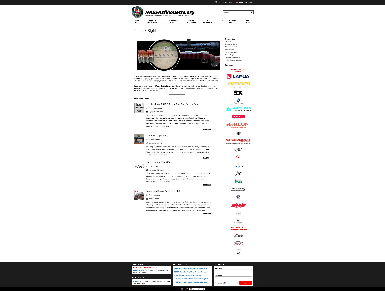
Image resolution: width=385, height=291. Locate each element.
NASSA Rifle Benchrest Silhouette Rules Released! (191, 282)
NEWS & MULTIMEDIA (191, 21)
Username (218, 268)
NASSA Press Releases (232, 57)
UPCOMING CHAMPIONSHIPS (152, 21)
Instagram (216, 2)
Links (230, 2)
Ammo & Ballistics (231, 52)
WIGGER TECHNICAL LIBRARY (229, 21)
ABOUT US (136, 21)
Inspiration (228, 41)
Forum (224, 2)
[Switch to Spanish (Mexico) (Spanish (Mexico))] (249, 2)
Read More (207, 129)
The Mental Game (231, 44)
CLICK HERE (137, 281)
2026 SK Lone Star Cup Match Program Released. (191, 272)
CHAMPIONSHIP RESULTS (172, 21)
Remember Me (221, 283)
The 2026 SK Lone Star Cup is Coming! (187, 275)
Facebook (219, 2)
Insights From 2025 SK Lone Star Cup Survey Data (191, 279)
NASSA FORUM (247, 21)
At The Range (229, 55)
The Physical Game (231, 47)
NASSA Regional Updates (233, 60)
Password (218, 275)
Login (245, 283)
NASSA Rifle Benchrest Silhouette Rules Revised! (190, 268)
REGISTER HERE (138, 270)
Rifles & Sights (229, 49)
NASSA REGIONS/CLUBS (209, 21)
